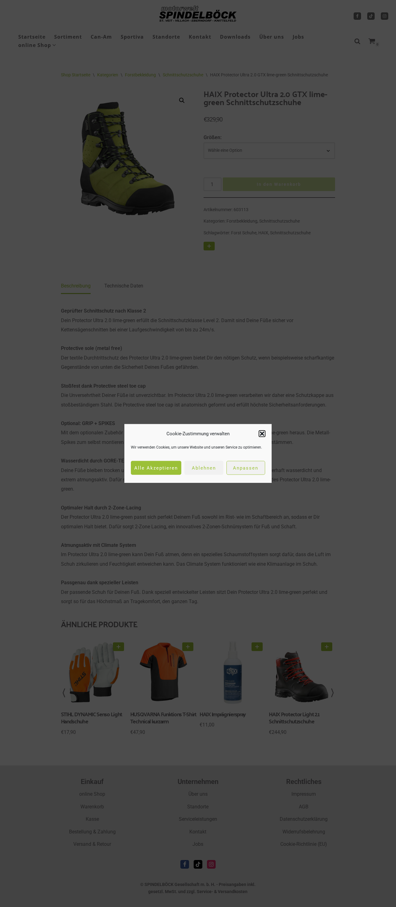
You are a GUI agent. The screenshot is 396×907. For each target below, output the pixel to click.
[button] (262, 434)
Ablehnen (204, 468)
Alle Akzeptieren (156, 468)
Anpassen (245, 468)
